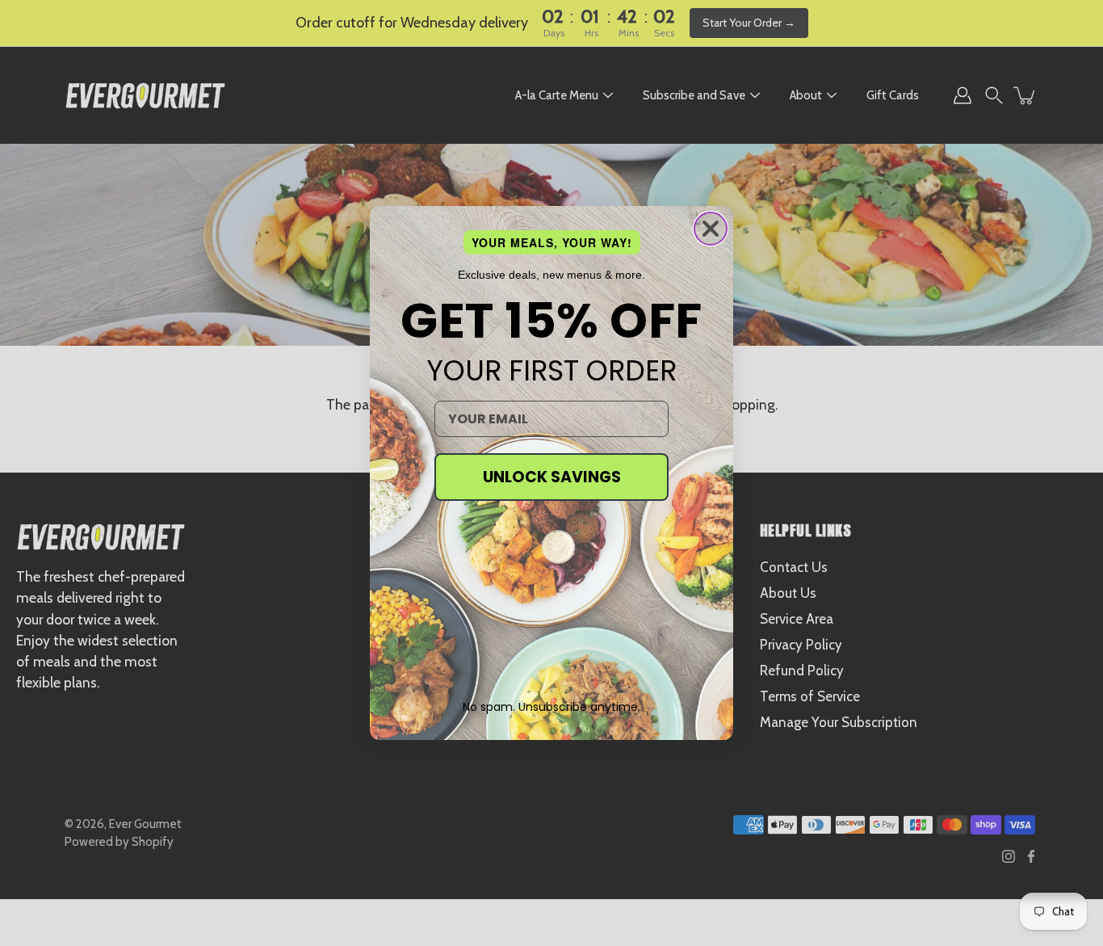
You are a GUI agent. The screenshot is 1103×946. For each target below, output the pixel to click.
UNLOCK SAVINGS (552, 477)
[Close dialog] (710, 228)
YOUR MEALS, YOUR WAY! (552, 242)
